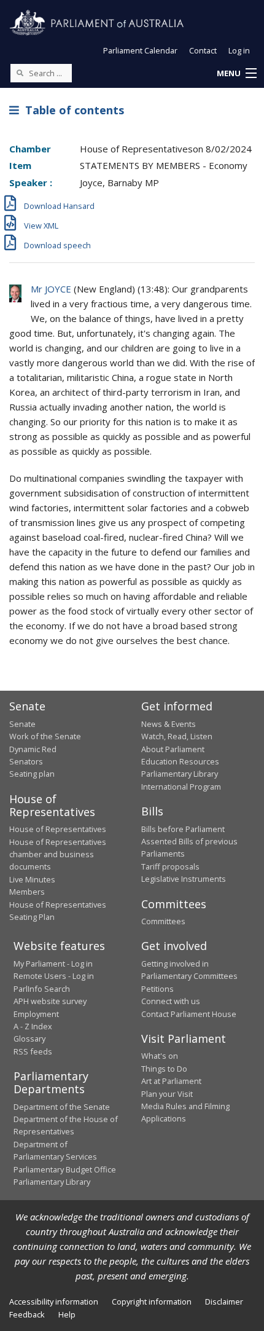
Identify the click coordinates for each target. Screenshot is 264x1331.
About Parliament (172, 749)
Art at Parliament (171, 1080)
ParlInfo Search (42, 988)
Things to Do (164, 1068)
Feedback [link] (27, 1314)
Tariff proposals (170, 866)
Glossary (29, 1038)
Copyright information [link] (152, 1301)
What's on (159, 1055)
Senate (22, 723)
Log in (239, 50)
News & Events (168, 723)
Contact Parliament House (188, 1013)
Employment (36, 1013)
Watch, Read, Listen (176, 736)
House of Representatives (57, 828)
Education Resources (180, 761)
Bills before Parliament (183, 828)
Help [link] (67, 1314)
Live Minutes (32, 879)
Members (27, 891)
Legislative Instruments (183, 878)
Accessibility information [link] (53, 1301)
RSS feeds (33, 1051)
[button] (236, 73)
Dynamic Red (32, 749)
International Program (181, 786)
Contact (203, 50)
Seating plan (32, 773)
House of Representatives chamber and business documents (57, 854)
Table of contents (71, 110)
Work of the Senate (45, 736)
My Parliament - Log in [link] (53, 963)
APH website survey (50, 1001)
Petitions (157, 988)
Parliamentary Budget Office (65, 1169)
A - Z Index (33, 1026)
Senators (26, 761)
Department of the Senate (62, 1106)
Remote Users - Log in (54, 975)
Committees (163, 921)
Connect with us (170, 1001)
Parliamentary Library (179, 773)
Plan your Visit (167, 1093)
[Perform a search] (19, 72)
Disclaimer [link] (224, 1301)
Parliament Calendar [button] (140, 50)
